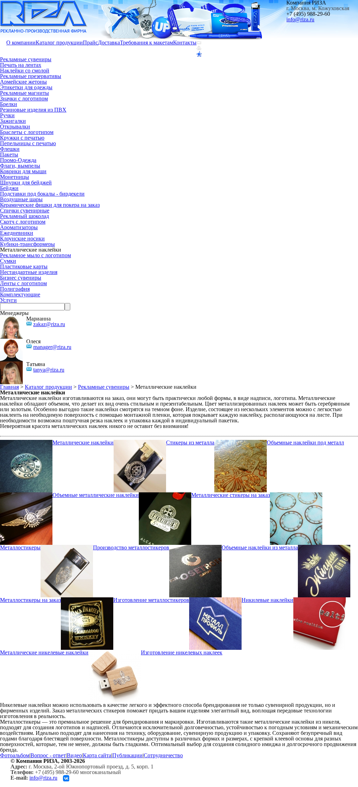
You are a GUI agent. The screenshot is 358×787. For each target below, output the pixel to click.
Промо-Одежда (18, 160)
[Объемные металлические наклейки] (26, 495)
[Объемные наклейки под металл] (240, 442)
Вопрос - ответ (48, 755)
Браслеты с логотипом (26, 132)
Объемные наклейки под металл (305, 442)
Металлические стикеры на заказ (230, 495)
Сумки (8, 261)
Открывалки (15, 126)
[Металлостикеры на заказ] (324, 547)
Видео (74, 755)
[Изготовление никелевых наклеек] (114, 652)
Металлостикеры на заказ (30, 600)
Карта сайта (97, 755)
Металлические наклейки (83, 442)
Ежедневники (16, 233)
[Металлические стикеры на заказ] (165, 495)
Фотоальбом (14, 755)
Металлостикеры (20, 547)
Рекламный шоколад (24, 216)
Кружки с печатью (22, 138)
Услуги (8, 300)
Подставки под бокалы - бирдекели (42, 194)
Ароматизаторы (19, 227)
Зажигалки (13, 121)
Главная (9, 387)
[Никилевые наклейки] (215, 600)
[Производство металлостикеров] (67, 547)
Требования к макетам (146, 42)
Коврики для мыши (23, 171)
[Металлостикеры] (296, 495)
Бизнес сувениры (20, 278)
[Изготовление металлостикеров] (87, 600)
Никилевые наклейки (267, 600)
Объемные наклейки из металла (260, 547)
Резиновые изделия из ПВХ (33, 110)
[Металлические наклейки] (26, 442)
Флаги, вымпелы (20, 166)
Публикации (127, 755)
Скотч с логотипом (22, 222)
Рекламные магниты (24, 93)
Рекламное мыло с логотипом (35, 255)
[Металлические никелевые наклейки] (319, 600)
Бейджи (9, 188)
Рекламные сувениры (25, 59)
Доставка (109, 42)
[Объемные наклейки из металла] (195, 547)
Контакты (184, 42)
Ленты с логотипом (23, 283)
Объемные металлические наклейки (95, 495)
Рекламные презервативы (30, 76)
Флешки (10, 149)
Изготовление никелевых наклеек (181, 652)
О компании (21, 42)
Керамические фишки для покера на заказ (50, 205)
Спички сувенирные (24, 210)
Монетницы (14, 177)
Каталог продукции (59, 42)
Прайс (90, 42)
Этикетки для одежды (26, 87)
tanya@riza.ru (48, 370)
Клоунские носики (22, 238)
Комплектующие (20, 294)
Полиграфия (15, 289)
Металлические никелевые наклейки (44, 652)
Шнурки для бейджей (26, 182)
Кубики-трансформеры (27, 244)
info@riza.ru (300, 19)
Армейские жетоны (23, 82)
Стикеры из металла (190, 442)
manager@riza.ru (52, 347)
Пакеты (9, 154)
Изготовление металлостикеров (151, 600)
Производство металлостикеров (131, 547)
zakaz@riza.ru (49, 324)
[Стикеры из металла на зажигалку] (140, 442)
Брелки (8, 104)
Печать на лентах (20, 65)
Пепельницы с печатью (28, 143)
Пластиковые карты (24, 266)
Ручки (7, 115)
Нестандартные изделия (28, 272)
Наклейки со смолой (24, 70)
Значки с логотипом (24, 98)
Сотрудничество (163, 755)
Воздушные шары (21, 199)
